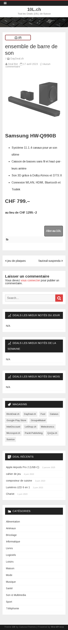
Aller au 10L (53, 230)
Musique (11, 581)
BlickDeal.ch (13, 414)
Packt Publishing (34, 433)
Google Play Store (16, 420)
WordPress (57, 627)
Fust (43, 414)
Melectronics (47, 426)
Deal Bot (13, 64)
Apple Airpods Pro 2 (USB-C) (22, 467)
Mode (9, 575)
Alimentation (13, 521)
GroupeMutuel (38, 420)
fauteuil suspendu (49, 260)
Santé (9, 588)
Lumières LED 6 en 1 (18, 487)
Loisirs (10, 561)
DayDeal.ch (17, 58)
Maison (10, 568)
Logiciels (11, 554)
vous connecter (30, 280)
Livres (9, 548)
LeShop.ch (30, 426)
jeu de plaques (16, 260)
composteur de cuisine (19, 480)
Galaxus (54, 414)
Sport (9, 601)
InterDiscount (13, 426)
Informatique (13, 541)
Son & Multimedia (16, 595)
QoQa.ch (52, 433)
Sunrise (11, 439)
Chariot (10, 493)
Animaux (11, 528)
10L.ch (34, 9)
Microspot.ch (13, 433)
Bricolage (11, 535)
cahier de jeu (13, 473)
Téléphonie (12, 608)
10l (13, 627)
